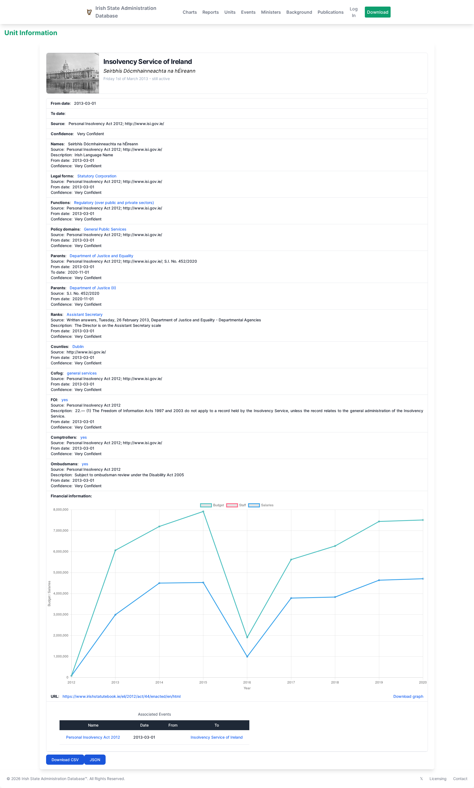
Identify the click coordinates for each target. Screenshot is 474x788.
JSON (95, 759)
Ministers (271, 12)
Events (248, 12)
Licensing (438, 778)
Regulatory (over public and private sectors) (114, 202)
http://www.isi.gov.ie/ (144, 123)
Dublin (78, 346)
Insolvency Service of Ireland (217, 737)
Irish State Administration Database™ (54, 778)
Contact (460, 778)
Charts (190, 12)
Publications (331, 12)
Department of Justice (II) (93, 287)
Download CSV (65, 759)
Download (377, 12)
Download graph (407, 696)
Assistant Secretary (85, 314)
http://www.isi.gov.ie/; (143, 261)
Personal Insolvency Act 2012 (93, 737)
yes (64, 399)
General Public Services (105, 229)
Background (299, 12)
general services (82, 373)
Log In (354, 12)
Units (230, 12)
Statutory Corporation (96, 176)
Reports (210, 12)
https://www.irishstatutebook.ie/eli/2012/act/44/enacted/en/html (121, 696)
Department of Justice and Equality (101, 255)
